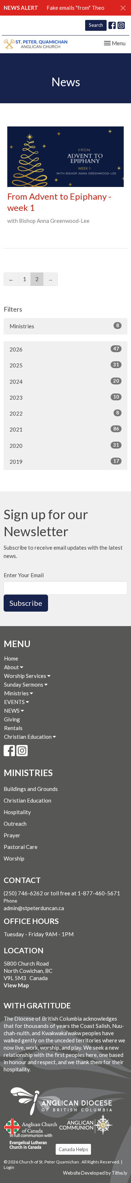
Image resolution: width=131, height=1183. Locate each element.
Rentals (13, 728)
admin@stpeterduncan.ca (34, 908)
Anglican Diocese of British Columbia (65, 1102)
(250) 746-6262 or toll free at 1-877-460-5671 (62, 893)
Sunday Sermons (24, 684)
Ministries (64, 325)
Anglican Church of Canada (31, 1126)
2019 (64, 461)
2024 (64, 381)
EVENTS (15, 702)
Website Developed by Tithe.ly (95, 1173)
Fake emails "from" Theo (75, 7)
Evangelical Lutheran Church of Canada (28, 1142)
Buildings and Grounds (31, 789)
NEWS (12, 710)
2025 (64, 365)
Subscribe (25, 603)
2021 (64, 429)
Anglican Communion (86, 1124)
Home (11, 658)
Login (9, 1167)
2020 (64, 445)
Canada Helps (73, 1149)
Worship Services (25, 675)
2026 (64, 349)
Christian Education (28, 736)
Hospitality (17, 812)
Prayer (12, 835)
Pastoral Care (20, 846)
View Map (16, 985)
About (12, 667)
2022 (64, 413)
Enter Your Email (24, 575)
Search (96, 25)
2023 (64, 397)
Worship (14, 858)
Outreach (15, 823)
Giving (12, 719)
